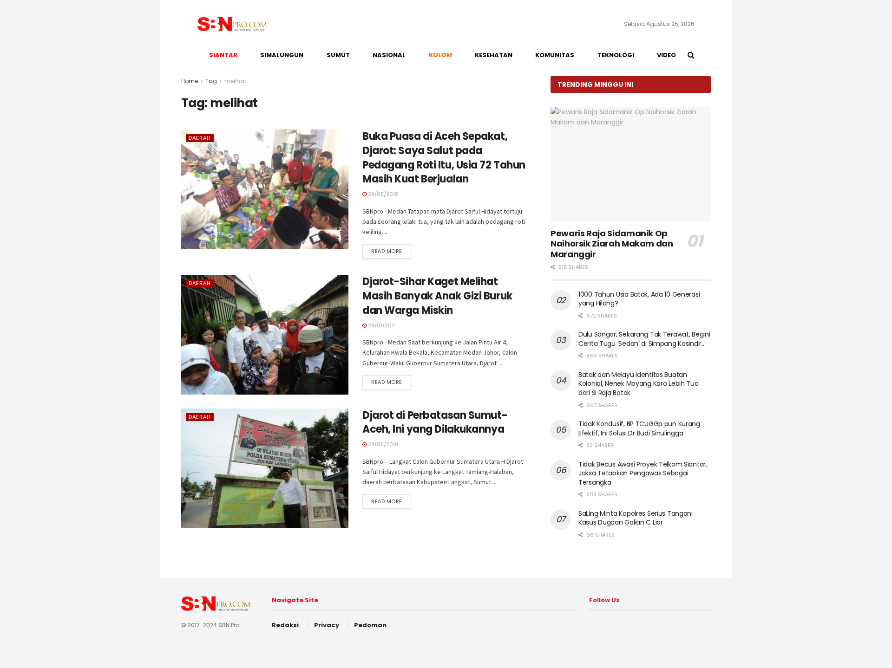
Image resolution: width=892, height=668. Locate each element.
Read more (386, 251)
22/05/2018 (382, 444)
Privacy (326, 625)
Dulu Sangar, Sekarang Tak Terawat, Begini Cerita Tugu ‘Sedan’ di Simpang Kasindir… (644, 339)
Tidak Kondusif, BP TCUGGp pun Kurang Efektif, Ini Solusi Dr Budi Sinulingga (639, 428)
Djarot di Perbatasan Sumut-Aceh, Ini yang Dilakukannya (434, 422)
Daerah (200, 138)
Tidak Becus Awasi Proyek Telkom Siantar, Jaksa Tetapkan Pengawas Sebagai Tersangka (642, 473)
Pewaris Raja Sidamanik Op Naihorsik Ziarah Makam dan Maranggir (612, 243)
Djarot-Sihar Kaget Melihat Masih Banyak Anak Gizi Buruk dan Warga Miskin (437, 296)
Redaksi (285, 625)
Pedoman (370, 625)
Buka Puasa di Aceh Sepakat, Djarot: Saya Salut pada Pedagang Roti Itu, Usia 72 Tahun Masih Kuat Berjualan (443, 157)
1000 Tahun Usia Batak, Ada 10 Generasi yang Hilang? (639, 299)
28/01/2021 (382, 325)
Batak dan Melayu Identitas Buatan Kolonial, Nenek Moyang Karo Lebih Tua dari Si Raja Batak (638, 383)
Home (189, 81)
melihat (235, 81)
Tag (211, 81)
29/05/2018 (382, 194)
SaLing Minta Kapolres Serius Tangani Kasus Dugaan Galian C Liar (635, 518)
